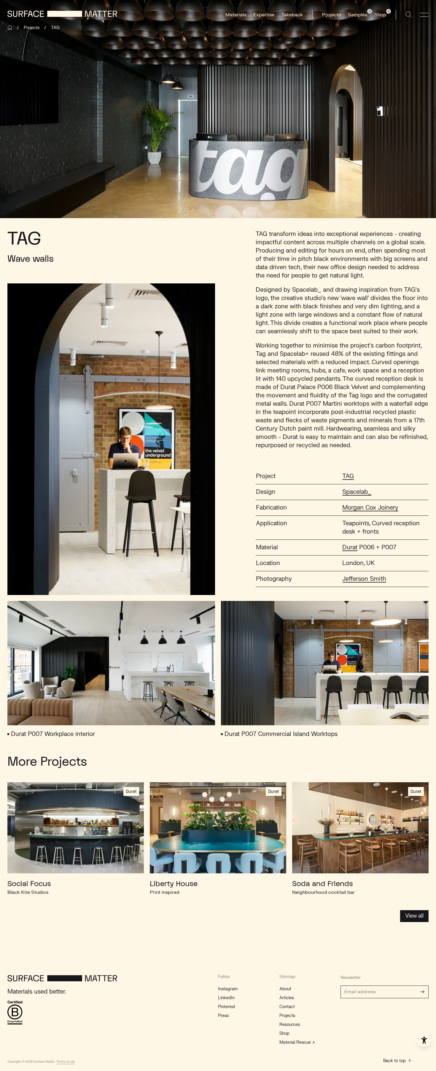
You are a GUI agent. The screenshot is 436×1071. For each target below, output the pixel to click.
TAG (348, 476)
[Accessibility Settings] (424, 1040)
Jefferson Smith (364, 579)
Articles (286, 997)
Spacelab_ (356, 492)
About (285, 988)
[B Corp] (15, 1012)
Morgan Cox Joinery (370, 507)
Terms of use (65, 1062)
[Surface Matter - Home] (62, 981)
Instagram (228, 988)
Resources (289, 1024)
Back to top (394, 1060)
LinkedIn (226, 997)
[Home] (9, 27)
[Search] (408, 15)
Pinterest (226, 1006)
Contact (287, 1006)
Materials (235, 15)
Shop (284, 1033)
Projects (331, 15)
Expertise (263, 15)
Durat (349, 547)
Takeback (292, 15)
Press (223, 1015)
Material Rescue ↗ (297, 1042)
